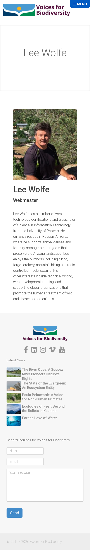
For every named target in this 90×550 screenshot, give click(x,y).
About (33, 65)
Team (48, 65)
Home (17, 65)
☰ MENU (80, 4)
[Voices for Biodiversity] (45, 333)
